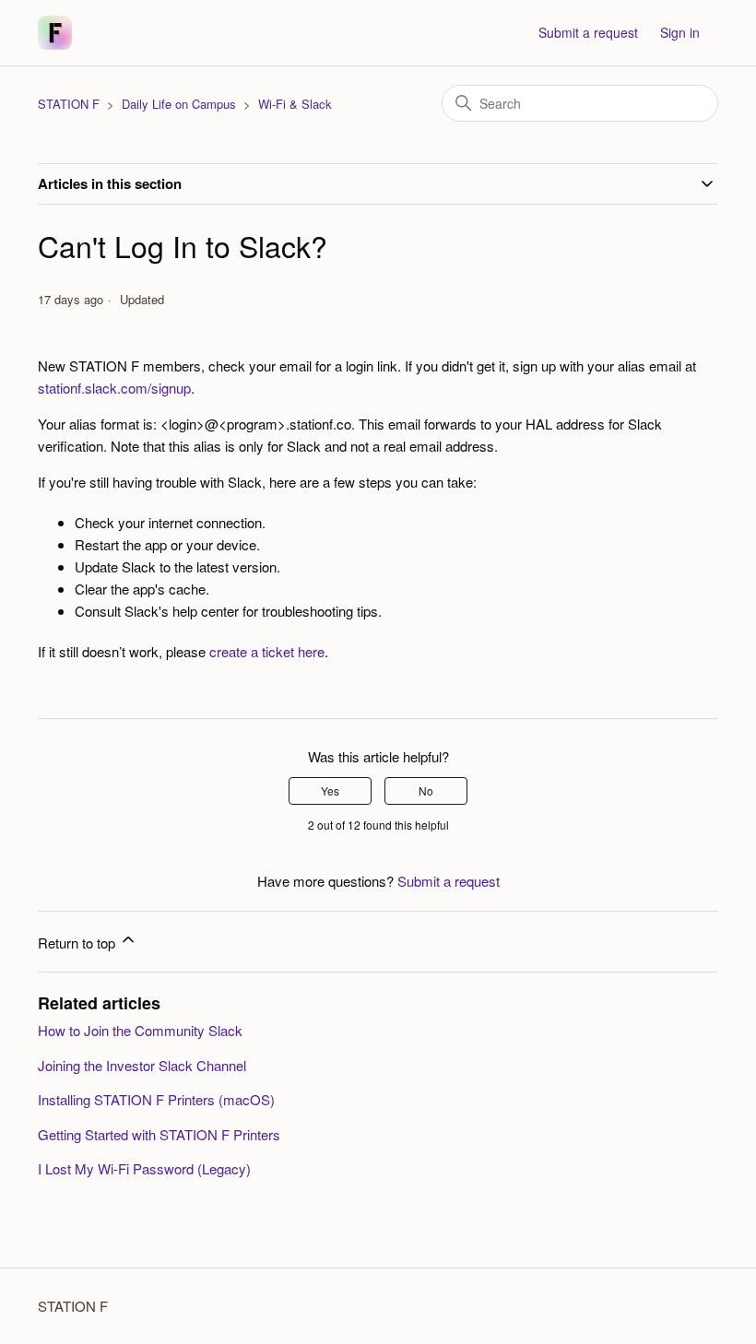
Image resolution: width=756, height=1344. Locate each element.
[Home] (55, 33)
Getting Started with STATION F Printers (159, 1134)
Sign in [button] (680, 32)
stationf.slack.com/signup (114, 387)
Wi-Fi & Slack (295, 103)
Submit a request (588, 32)
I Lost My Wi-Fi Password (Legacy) (144, 1168)
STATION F (69, 103)
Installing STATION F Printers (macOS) (156, 1099)
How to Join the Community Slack (140, 1030)
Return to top (78, 942)
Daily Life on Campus (179, 103)
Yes (330, 790)
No (426, 790)
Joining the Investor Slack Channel (142, 1065)
